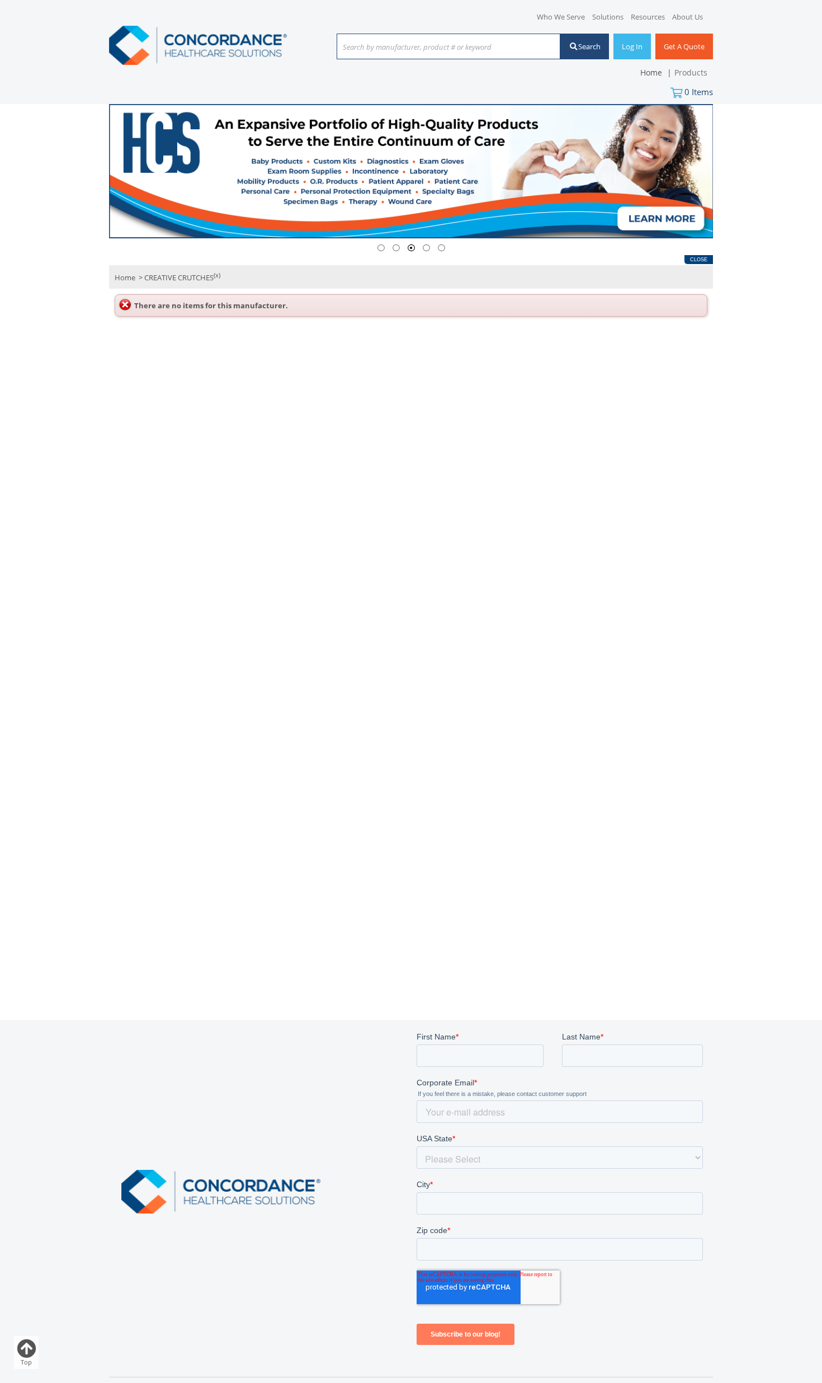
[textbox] (443, 47)
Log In (632, 46)
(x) (217, 275)
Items (698, 91)
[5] (441, 248)
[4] (426, 248)
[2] (396, 248)
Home (125, 278)
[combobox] (448, 47)
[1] (381, 248)
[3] (411, 248)
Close (698, 259)
